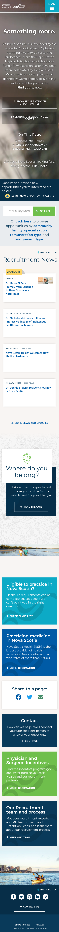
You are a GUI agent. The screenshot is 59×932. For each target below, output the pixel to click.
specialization (35, 230)
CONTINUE (31, 741)
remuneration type (25, 235)
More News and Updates (31, 423)
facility (17, 230)
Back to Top (48, 252)
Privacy (40, 925)
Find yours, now (29, 87)
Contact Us (31, 906)
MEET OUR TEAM (20, 837)
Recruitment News (31, 140)
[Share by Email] (40, 697)
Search (45, 211)
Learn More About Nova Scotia (31, 118)
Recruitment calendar (31, 148)
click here (23, 221)
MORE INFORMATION (22, 668)
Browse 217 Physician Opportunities (31, 102)
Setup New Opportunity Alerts (32, 196)
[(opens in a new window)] (18, 697)
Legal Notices (22, 925)
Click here (39, 166)
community (42, 226)
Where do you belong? (31, 144)
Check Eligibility (21, 616)
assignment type (29, 239)
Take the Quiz (32, 506)
